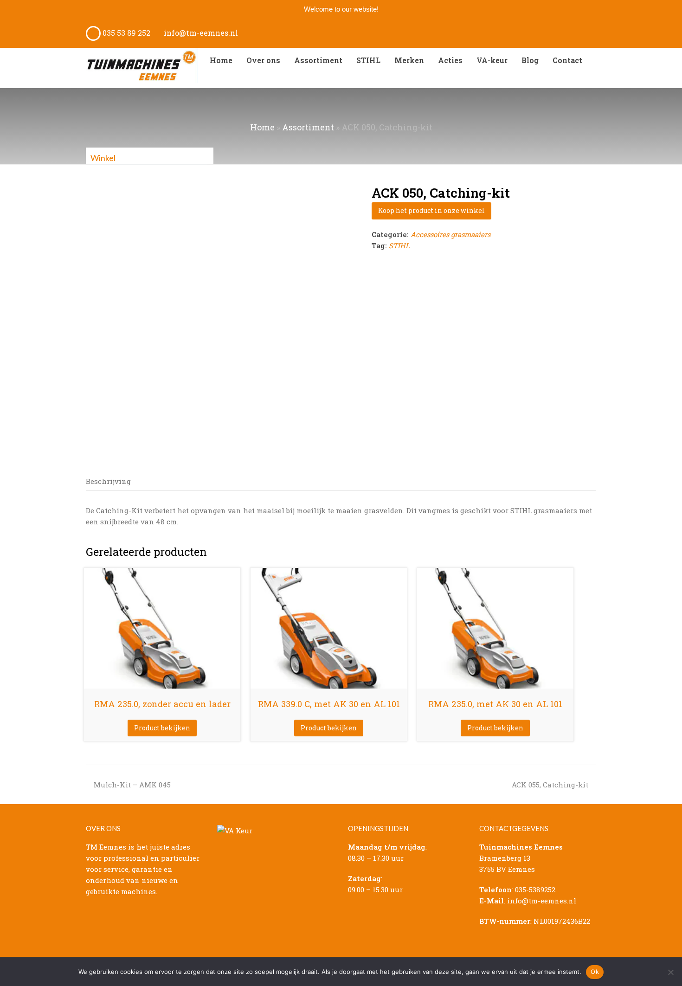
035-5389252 (535, 889)
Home (262, 127)
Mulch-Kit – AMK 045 (132, 784)
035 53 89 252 (125, 33)
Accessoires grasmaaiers (450, 234)
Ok (595, 971)
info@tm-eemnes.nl (200, 33)
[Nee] (670, 972)
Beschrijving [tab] (108, 481)
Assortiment (308, 127)
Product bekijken (162, 727)
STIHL (399, 245)
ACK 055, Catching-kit (550, 784)
